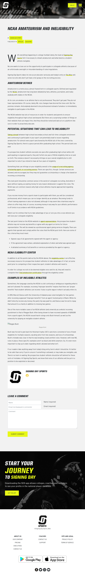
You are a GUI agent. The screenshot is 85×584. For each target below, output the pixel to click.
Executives (18, 546)
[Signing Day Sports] (7, 5)
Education (28, 41)
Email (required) (50, 406)
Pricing (17, 542)
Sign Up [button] (72, 5)
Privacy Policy (67, 539)
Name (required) (50, 402)
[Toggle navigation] (80, 5)
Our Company (17, 539)
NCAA (15, 92)
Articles (20, 41)
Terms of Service (67, 542)
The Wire (69, 75)
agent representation (48, 221)
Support (42, 542)
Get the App (12, 493)
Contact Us (17, 549)
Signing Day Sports (15, 38)
